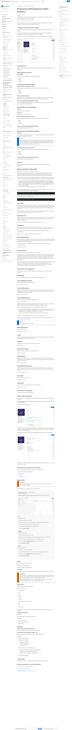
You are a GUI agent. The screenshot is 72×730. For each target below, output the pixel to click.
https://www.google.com (39, 311)
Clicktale (4, 139)
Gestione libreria (61, 16)
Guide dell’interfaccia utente (6, 18)
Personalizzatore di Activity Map (7, 39)
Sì (60, 8)
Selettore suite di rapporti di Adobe (7, 101)
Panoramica (4, 30)
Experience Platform (27, 5)
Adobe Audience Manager (62, 69)
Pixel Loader (4, 211)
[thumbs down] (41, 729)
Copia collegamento (66, 10)
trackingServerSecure (23, 246)
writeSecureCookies (23, 386)
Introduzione (4, 16)
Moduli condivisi (6, 51)
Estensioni (3, 28)
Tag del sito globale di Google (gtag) (8, 179)
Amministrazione (4, 26)
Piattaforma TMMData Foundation (7, 236)
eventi (25, 547)
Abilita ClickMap (61, 44)
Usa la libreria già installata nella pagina (64, 20)
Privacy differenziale (5, 163)
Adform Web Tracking (6, 43)
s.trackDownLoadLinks (23, 284)
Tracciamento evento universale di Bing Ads (7, 127)
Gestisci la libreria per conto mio (63, 18)
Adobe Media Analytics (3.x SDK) (7, 97)
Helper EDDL (4, 167)
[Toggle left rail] (13, 3)
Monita (4, 198)
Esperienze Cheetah (5, 137)
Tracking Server (61, 36)
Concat (4, 143)
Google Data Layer (5, 177)
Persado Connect (5, 207)
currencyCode (43, 222)
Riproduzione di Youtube (6, 248)
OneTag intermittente (6, 169)
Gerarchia (25, 563)
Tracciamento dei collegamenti (63, 42)
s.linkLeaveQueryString (23, 331)
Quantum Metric (5, 215)
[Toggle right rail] (59, 3)
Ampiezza (4, 116)
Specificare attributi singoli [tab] (22, 492)
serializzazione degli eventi (44, 551)
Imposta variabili (21, 473)
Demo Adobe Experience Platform (7, 85)
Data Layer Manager (6, 157)
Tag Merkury (4, 194)
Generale (60, 27)
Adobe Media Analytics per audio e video (7, 95)
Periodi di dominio (61, 60)
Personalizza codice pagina (62, 67)
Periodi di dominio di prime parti (63, 62)
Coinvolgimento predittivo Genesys (7, 175)
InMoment (4, 181)
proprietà (25, 532)
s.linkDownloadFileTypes (24, 294)
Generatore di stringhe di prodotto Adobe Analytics (7, 66)
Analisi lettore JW (5, 185)
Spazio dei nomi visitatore (62, 58)
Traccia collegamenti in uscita (63, 50)
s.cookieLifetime (22, 379)
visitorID (21, 345)
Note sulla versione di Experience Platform (7, 261)
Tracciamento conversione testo (7, 246)
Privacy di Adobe (5, 99)
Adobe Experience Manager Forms (7, 78)
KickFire (4, 187)
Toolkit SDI (4, 223)
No (62, 8)
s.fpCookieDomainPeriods (24, 372)
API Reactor (3, 257)
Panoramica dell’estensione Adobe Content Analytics (26, 670)
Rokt (3, 219)
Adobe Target (5, 103)
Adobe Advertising (5, 45)
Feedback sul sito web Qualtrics (7, 213)
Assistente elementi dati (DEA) (7, 155)
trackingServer (22, 233)
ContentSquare (5, 145)
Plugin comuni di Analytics (6, 141)
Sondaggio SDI (5, 221)
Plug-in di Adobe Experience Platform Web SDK (8, 90)
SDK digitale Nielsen (5, 200)
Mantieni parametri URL (62, 52)
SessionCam (4, 225)
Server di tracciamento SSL (63, 38)
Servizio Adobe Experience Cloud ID (7, 81)
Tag (32, 5)
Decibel (4, 159)
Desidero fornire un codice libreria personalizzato (63, 25)
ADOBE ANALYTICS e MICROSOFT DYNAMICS (7, 59)
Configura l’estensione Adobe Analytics (64, 14)
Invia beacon (20, 475)
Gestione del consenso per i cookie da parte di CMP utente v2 (8, 147)
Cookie (60, 54)
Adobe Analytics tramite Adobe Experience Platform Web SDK (7, 68)
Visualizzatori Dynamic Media (7, 165)
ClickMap (18, 277)
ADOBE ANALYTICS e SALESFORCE (8, 61)
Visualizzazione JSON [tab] (31, 492)
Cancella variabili (21, 476)
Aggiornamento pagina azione (7, 41)
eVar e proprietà (30, 252)
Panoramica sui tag (4, 14)
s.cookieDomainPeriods (23, 362)
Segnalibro (61, 10)
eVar (24, 518)
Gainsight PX (4, 173)
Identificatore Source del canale (7, 135)
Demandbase (5, 161)
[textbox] (7, 9)
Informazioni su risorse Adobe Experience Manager (7, 83)
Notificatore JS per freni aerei (7, 112)
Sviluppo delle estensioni (5, 255)
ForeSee (4, 171)
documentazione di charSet (38, 212)
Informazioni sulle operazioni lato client (7, 22)
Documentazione (19, 5)
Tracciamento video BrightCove (7, 131)
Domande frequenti (4, 259)
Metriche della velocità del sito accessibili (7, 37)
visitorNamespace (23, 352)
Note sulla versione (6, 53)
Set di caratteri (61, 32)
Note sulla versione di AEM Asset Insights (25, 666)
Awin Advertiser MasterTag (6, 120)
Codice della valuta (62, 34)
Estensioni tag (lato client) (6, 32)
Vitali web (4, 242)
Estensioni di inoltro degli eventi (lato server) (7, 253)
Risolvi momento (5, 217)
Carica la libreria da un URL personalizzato (63, 23)
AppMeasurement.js (33, 134)
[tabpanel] (36, 525)
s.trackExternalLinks (23, 301)
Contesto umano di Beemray (7, 124)
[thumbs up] (39, 729)
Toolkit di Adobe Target (6, 107)
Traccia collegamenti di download (63, 46)
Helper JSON (4, 183)
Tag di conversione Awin (6, 122)
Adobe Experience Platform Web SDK (7, 88)
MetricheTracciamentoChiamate (7, 133)
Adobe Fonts (4, 92)
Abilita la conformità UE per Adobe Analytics (64, 30)
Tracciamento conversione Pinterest (8, 209)
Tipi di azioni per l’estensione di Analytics (64, 71)
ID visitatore (61, 56)
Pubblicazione (4, 20)
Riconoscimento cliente (6, 153)
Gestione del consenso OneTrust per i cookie (8, 203)
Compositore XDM (5, 244)
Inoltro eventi (4, 24)
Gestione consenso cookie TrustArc (7, 238)
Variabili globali (61, 40)
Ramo (4, 129)
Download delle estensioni (62, 48)
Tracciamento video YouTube (7, 250)
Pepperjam (4, 205)
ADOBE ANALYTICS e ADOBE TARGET (7, 56)
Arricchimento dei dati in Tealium (7, 234)
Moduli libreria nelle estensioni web (24, 668)
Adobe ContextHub (5, 76)
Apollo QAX (4, 118)
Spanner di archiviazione (6, 229)
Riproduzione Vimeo (5, 240)
